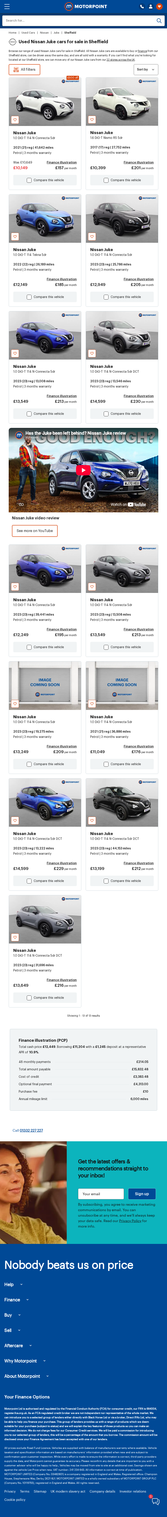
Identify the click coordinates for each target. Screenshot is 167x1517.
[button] (7, 6)
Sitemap (40, 1491)
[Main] (86, 6)
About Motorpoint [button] (22, 1376)
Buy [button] (8, 1315)
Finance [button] (12, 1299)
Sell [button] (8, 1330)
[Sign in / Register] (150, 6)
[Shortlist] (159, 6)
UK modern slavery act (68, 1491)
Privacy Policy (130, 1221)
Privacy (10, 1491)
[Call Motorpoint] (142, 6)
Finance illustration (62, 162)
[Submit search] (159, 20)
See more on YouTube (35, 531)
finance (142, 51)
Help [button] (9, 1284)
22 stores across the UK (121, 60)
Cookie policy (14, 1500)
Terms (24, 1491)
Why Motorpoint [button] (20, 1361)
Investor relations (133, 1491)
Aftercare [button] (13, 1345)
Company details (102, 1491)
